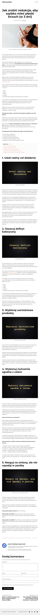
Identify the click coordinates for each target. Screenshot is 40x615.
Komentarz (4, 561)
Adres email (23, 573)
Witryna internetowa (6, 579)
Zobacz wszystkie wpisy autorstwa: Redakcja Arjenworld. (19, 549)
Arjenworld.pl (7, 2)
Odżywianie (24, 20)
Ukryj (10, 144)
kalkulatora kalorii (12, 272)
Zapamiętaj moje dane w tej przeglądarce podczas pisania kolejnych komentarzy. (18, 584)
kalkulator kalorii (6, 81)
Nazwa (3, 573)
